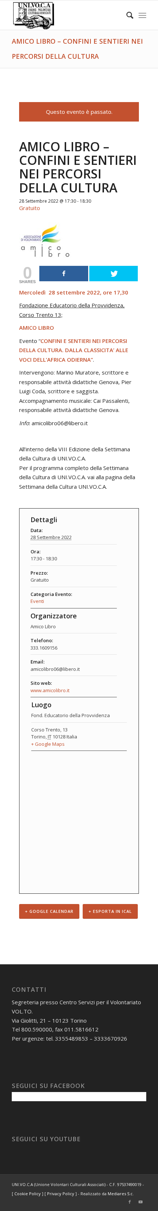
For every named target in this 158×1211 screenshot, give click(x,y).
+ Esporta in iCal (110, 911)
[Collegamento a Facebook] (129, 1201)
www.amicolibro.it (49, 690)
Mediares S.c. (121, 1193)
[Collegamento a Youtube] (140, 1201)
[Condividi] (63, 273)
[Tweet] (113, 273)
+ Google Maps (48, 744)
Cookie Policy (27, 1193)
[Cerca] (126, 15)
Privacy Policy (60, 1193)
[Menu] (142, 15)
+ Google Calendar (49, 911)
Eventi (37, 601)
